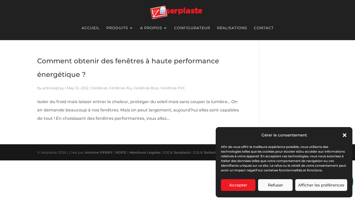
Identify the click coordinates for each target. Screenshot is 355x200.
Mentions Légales (145, 152)
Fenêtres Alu (120, 88)
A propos (151, 28)
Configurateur (192, 28)
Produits (117, 28)
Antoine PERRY (99, 152)
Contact (264, 28)
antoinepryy (53, 88)
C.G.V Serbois (206, 152)
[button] (344, 135)
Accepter (238, 185)
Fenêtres (99, 88)
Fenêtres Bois (146, 88)
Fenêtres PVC (173, 88)
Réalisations (232, 28)
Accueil (91, 28)
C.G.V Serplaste (177, 152)
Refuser (275, 185)
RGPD (121, 152)
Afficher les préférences (321, 185)
